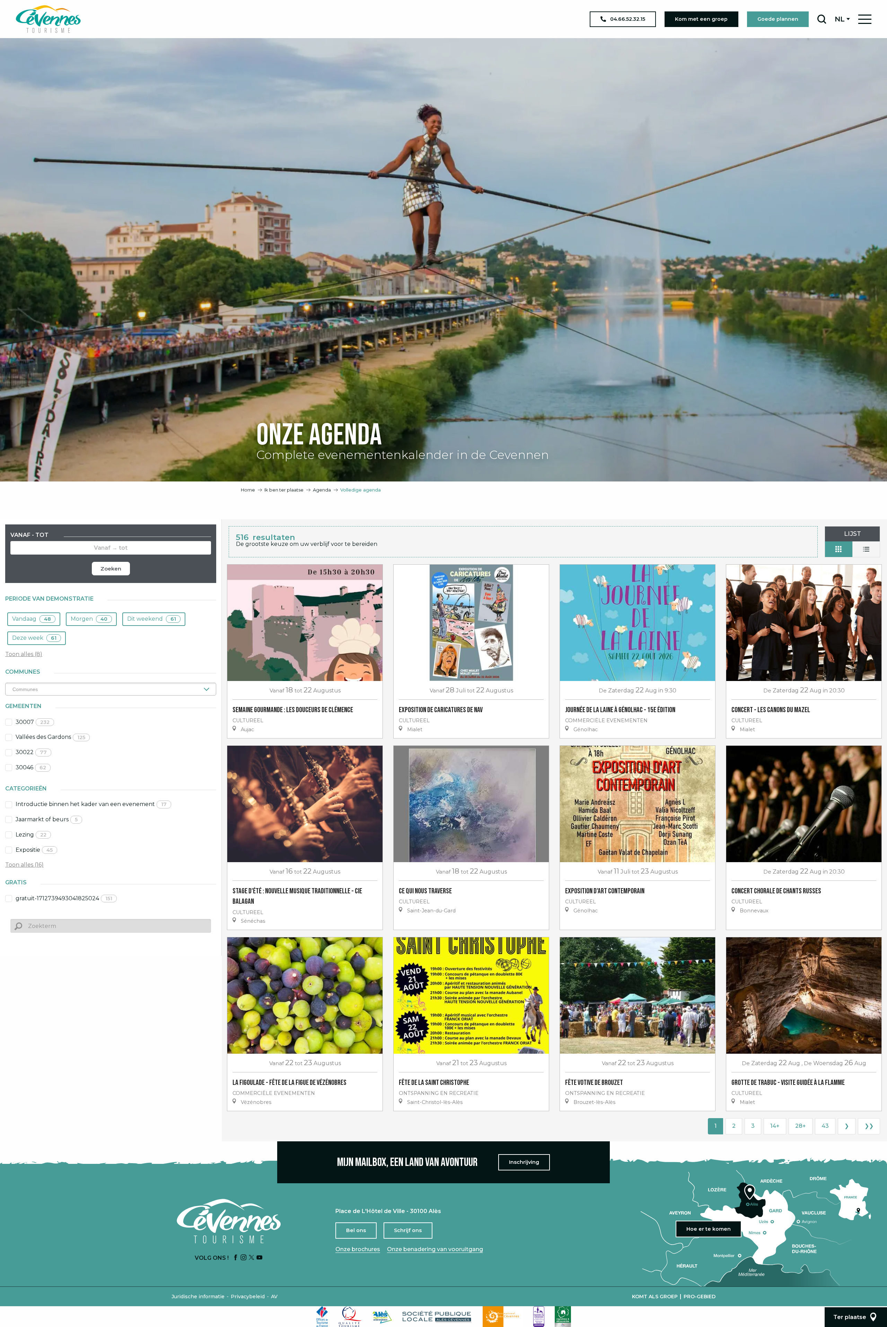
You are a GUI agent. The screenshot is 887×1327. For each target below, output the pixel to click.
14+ (775, 1126)
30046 (31, 767)
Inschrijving (524, 1162)
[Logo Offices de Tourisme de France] (322, 1316)
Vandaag (31, 619)
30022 (31, 752)
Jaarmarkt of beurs (47, 819)
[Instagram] (243, 1258)
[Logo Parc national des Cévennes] (503, 1316)
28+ (800, 1126)
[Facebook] (235, 1258)
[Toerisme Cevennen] (48, 19)
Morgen (89, 619)
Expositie (34, 850)
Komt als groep (655, 1296)
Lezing (31, 834)
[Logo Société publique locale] (437, 1317)
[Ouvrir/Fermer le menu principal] (864, 19)
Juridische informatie (198, 1296)
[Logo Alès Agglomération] (382, 1317)
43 (825, 1126)
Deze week (34, 638)
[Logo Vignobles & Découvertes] (563, 1316)
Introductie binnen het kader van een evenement (91, 804)
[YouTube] (259, 1258)
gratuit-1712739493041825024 (64, 898)
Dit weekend (151, 619)
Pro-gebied (699, 1296)
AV (274, 1296)
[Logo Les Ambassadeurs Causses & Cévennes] (538, 1316)
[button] (821, 19)
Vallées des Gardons (50, 737)
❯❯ (868, 1126)
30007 (33, 722)
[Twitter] (251, 1258)
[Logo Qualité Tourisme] (350, 1316)
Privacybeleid (248, 1296)
